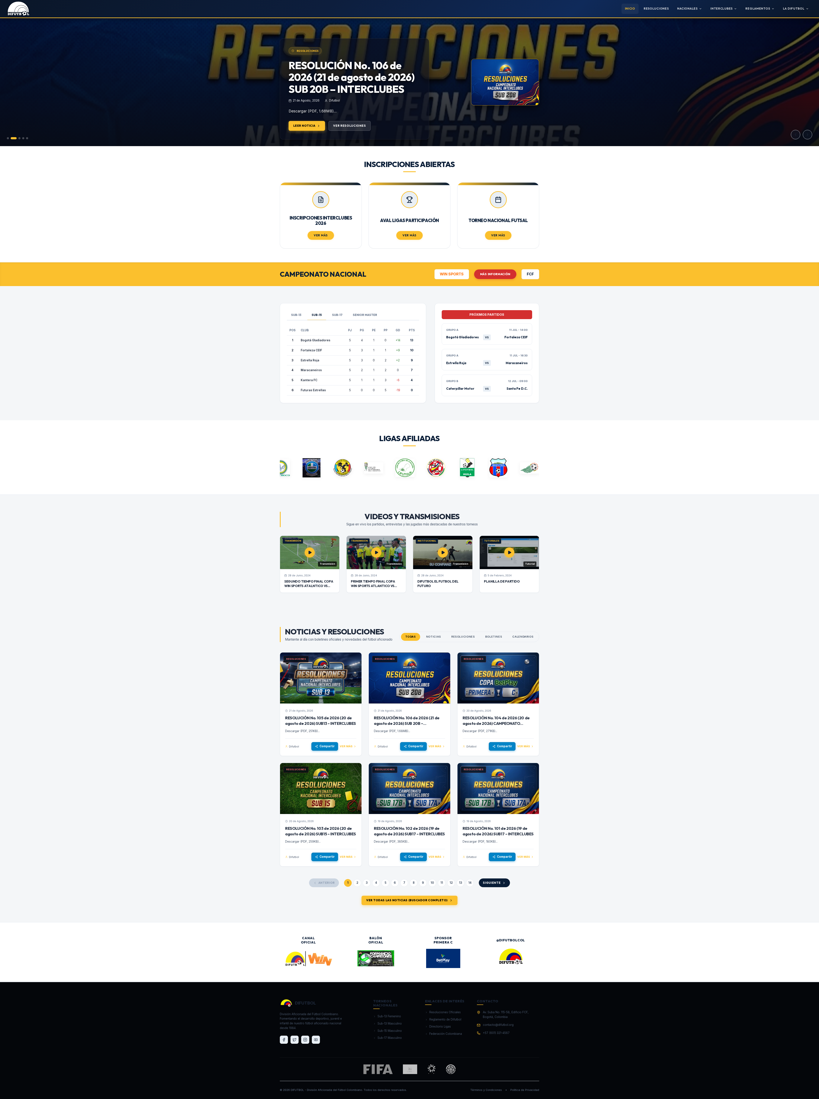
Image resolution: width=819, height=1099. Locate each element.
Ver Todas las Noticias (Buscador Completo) (407, 900)
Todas (410, 636)
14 (470, 882)
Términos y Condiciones (486, 1090)
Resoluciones (656, 8)
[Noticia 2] (12, 138)
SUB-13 (296, 315)
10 (432, 882)
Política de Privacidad (524, 1090)
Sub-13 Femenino (389, 1016)
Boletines (493, 636)
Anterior (326, 883)
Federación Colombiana (445, 1033)
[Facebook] (284, 1040)
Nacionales (687, 8)
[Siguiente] (807, 134)
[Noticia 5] (27, 138)
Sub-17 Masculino (390, 1037)
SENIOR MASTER (365, 315)
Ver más (346, 746)
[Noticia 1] (8, 138)
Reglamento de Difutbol (445, 1019)
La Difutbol (793, 8)
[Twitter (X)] (294, 1040)
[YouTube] (316, 1040)
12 (451, 882)
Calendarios (522, 636)
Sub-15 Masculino (390, 1030)
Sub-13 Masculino (390, 1023)
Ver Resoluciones (349, 137)
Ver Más (321, 235)
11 (441, 882)
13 (460, 882)
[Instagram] (305, 1040)
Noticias (433, 636)
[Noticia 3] (17, 138)
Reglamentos (757, 8)
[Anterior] (795, 134)
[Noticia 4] (23, 138)
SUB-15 (317, 315)
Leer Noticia (304, 137)
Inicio (630, 8)
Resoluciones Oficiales (445, 1012)
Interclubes (721, 8)
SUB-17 (337, 315)
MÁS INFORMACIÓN (495, 274)
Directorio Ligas (440, 1026)
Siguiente (492, 883)
